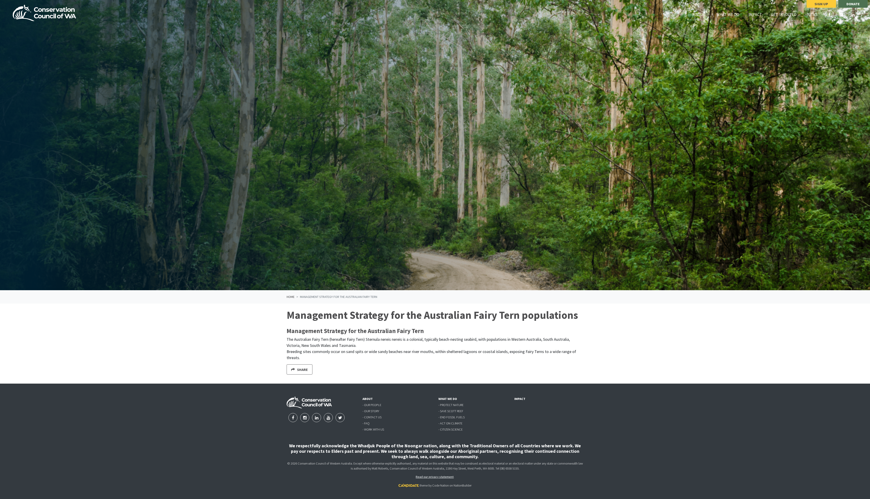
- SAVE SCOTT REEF (450, 411)
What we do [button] (730, 14)
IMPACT (519, 399)
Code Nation (440, 485)
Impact (755, 14)
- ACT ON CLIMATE (450, 423)
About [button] (702, 14)
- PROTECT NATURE (451, 405)
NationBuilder (462, 485)
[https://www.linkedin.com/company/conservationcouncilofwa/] (852, 14)
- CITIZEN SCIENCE (450, 429)
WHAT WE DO (447, 399)
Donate (853, 4)
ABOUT (367, 399)
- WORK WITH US (373, 429)
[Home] (44, 13)
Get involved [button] (786, 14)
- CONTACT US (372, 417)
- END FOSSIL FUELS (451, 417)
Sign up (821, 4)
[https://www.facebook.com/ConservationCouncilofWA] (830, 14)
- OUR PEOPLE (371, 405)
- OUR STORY (370, 411)
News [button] (815, 14)
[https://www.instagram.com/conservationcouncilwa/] (841, 14)
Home (291, 297)
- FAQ (366, 423)
